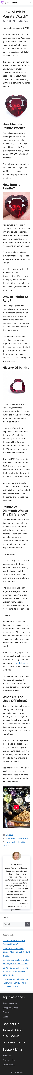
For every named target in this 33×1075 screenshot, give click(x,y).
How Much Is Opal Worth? (17, 838)
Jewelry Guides (10, 1003)
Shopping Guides (10, 1008)
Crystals (9, 835)
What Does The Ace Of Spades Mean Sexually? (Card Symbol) (16, 952)
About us (7, 1056)
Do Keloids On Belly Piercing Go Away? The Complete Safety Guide (15, 971)
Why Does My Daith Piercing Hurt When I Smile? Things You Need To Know (15, 982)
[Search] (27, 924)
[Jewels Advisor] (9, 2)
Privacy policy (9, 1060)
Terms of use (9, 1065)
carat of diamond (20, 663)
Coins (5, 1016)
